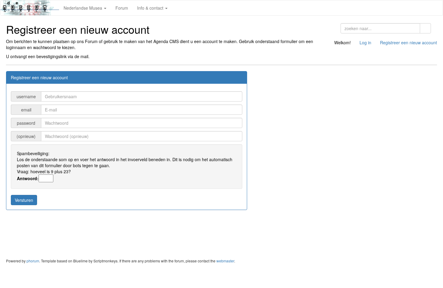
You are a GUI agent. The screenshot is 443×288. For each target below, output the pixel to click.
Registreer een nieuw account (408, 42)
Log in (365, 42)
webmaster (225, 260)
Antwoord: (28, 178)
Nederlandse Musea (83, 8)
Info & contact (151, 8)
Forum (121, 8)
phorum (33, 260)
